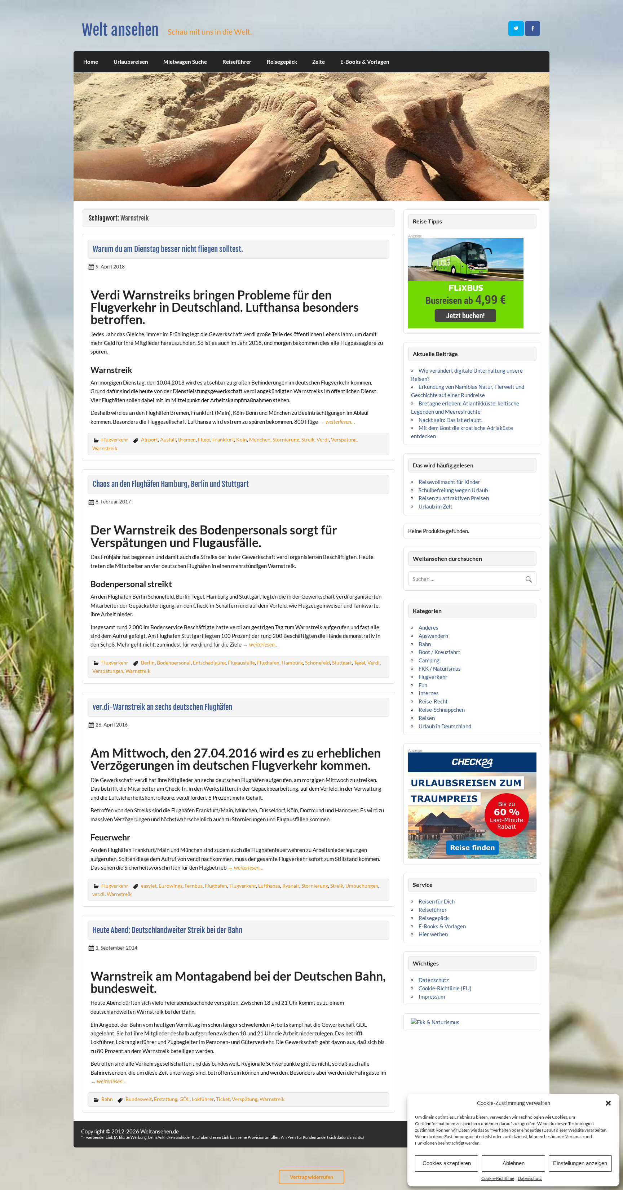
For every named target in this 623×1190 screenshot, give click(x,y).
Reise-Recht (433, 701)
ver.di (98, 894)
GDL (185, 1099)
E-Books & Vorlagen (364, 61)
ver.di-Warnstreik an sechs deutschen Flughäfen (162, 707)
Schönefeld (317, 663)
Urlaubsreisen (131, 61)
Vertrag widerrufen (311, 1177)
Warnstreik (104, 448)
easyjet (148, 886)
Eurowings (170, 886)
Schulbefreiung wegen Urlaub (453, 490)
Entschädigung (209, 663)
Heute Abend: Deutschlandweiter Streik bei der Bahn (167, 930)
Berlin (148, 663)
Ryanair (290, 886)
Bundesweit (138, 1099)
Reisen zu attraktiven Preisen (454, 498)
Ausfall (168, 439)
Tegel (359, 663)
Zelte (318, 61)
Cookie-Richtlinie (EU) (445, 988)
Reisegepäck (282, 61)
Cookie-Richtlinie (497, 1178)
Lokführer (203, 1099)
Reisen (427, 718)
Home (90, 61)
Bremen (187, 439)
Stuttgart (342, 663)
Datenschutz (530, 1178)
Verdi (323, 439)
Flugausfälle (241, 663)
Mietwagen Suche (185, 61)
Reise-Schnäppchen (442, 709)
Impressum (432, 996)
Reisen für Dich (437, 901)
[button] (608, 1103)
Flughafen (268, 663)
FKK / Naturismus (440, 668)
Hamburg (292, 663)
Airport (149, 439)
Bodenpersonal (174, 663)
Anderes (428, 627)
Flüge (204, 439)
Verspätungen (107, 671)
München (259, 439)
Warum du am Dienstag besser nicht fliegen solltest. (168, 249)
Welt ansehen (120, 30)
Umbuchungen (361, 886)
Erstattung (165, 1099)
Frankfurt (223, 439)
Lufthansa (269, 886)
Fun (423, 685)
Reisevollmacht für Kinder (449, 482)
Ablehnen (514, 1163)
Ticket (223, 1099)
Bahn (107, 1099)
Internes (429, 693)
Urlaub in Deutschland (445, 726)
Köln (241, 439)
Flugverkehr (114, 439)
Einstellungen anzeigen (580, 1163)
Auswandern (433, 635)
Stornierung (286, 439)
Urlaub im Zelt (435, 506)
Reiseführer (236, 61)
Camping (429, 660)
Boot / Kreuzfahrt (439, 652)
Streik (307, 439)
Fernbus (194, 886)
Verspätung (344, 439)
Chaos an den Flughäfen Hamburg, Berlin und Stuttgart (171, 484)
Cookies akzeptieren (447, 1163)
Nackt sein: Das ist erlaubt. (450, 420)
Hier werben (433, 934)
